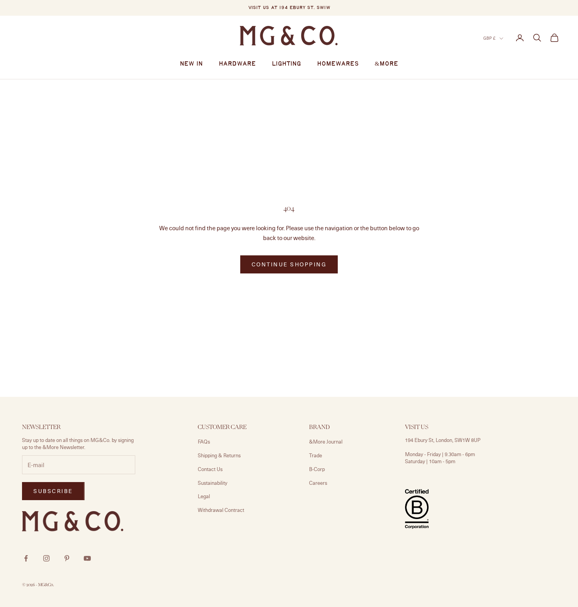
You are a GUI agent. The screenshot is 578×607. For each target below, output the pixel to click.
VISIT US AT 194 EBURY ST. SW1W (289, 8)
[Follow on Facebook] (26, 558)
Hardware (237, 64)
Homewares (338, 64)
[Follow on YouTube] (87, 558)
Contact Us (210, 469)
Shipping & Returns (219, 455)
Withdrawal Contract (221, 509)
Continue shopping (289, 264)
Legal (204, 496)
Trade (315, 455)
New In (191, 64)
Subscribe (53, 491)
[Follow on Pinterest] (67, 558)
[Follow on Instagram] (46, 558)
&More (386, 64)
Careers (318, 482)
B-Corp (317, 469)
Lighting (286, 64)
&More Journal (325, 441)
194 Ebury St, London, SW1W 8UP (442, 440)
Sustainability (212, 482)
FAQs (204, 441)
